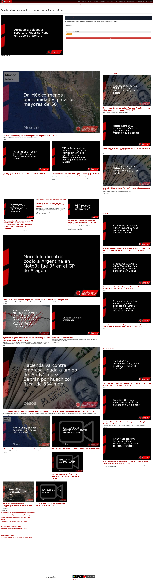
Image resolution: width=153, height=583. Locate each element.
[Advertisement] (38, 190)
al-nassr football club (59, 4)
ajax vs (105, 213)
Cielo (83, 4)
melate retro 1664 (110, 73)
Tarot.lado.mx (97, 574)
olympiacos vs (108, 348)
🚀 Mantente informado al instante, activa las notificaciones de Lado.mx (86, 17)
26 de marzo (89, 4)
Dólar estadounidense (106, 4)
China (44, 4)
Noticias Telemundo (97, 4)
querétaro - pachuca (67, 4)
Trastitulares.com (75, 579)
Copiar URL (68, 33)
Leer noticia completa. (108, 38)
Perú (85, 4)
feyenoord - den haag (76, 4)
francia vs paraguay (50, 4)
